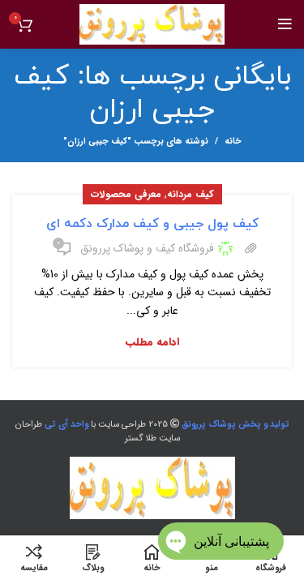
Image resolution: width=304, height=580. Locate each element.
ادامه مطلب (152, 342)
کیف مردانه (190, 194)
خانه (233, 141)
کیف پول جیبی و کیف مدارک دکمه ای (152, 224)
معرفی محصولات (126, 194)
